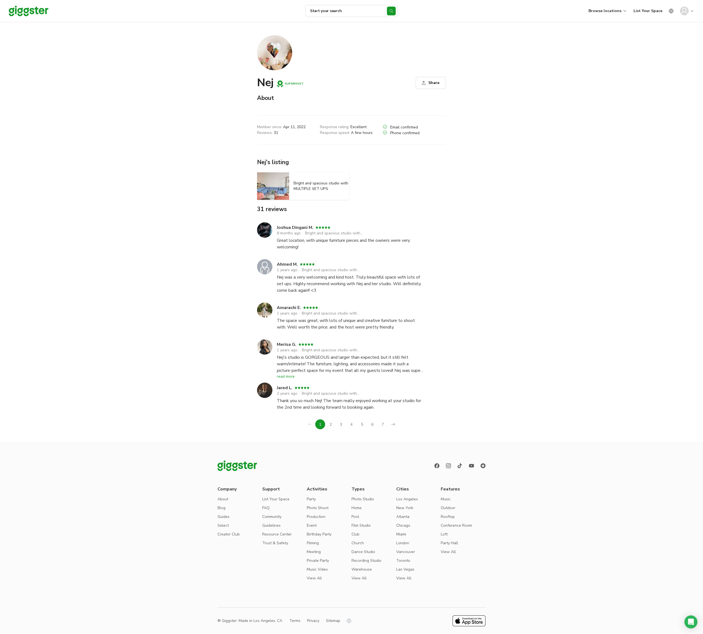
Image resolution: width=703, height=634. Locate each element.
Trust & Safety (275, 543)
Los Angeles (407, 499)
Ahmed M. (287, 264)
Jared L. (284, 388)
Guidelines (271, 525)
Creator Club (228, 534)
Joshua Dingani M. (295, 228)
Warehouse (362, 569)
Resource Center (277, 534)
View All (314, 578)
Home (357, 507)
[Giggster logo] (237, 466)
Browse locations (604, 10)
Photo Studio (363, 499)
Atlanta (402, 516)
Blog (221, 507)
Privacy (313, 620)
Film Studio (361, 525)
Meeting (314, 551)
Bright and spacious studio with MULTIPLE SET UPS (334, 233)
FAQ (266, 507)
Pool (355, 516)
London (402, 543)
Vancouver (405, 551)
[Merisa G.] (264, 356)
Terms (294, 620)
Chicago (403, 525)
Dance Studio (363, 551)
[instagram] (448, 466)
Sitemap (333, 620)
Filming (313, 543)
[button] (691, 622)
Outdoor (448, 507)
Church (358, 543)
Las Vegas (405, 569)
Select (223, 525)
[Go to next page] (393, 424)
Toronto (403, 560)
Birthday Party (319, 534)
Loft (444, 534)
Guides (223, 516)
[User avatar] (684, 11)
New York (404, 507)
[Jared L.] (264, 397)
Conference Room (456, 525)
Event (312, 525)
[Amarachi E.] (264, 316)
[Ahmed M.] (264, 276)
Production (316, 516)
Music (446, 499)
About (222, 499)
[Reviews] (483, 466)
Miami (401, 534)
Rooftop (448, 516)
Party (311, 499)
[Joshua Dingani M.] (264, 236)
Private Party (318, 560)
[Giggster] (28, 11)
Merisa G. (286, 344)
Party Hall (449, 543)
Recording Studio (366, 560)
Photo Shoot (317, 507)
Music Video (317, 569)
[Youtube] (471, 466)
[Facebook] (436, 466)
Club (355, 534)
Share (433, 82)
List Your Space (648, 10)
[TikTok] (459, 466)
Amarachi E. (289, 308)
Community (271, 516)
